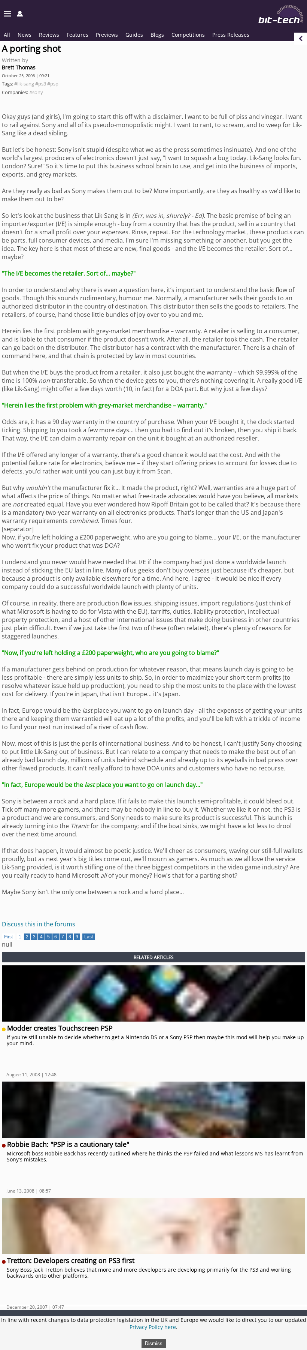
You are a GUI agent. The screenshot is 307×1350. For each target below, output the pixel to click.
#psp (52, 83)
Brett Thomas (19, 67)
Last (88, 936)
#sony (36, 92)
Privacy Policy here (153, 1327)
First (8, 936)
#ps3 (40, 83)
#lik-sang (24, 83)
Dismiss (153, 1343)
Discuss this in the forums (38, 924)
